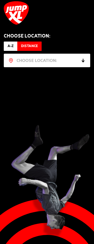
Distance (29, 46)
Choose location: (27, 36)
